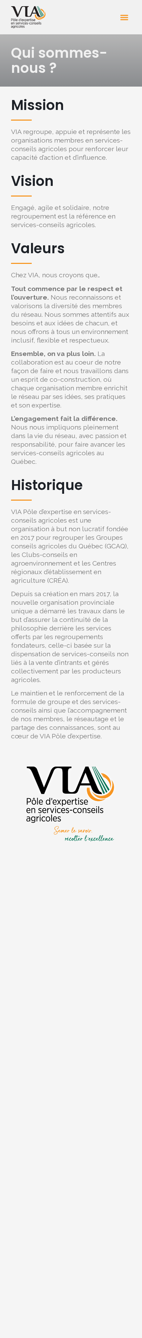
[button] (124, 17)
